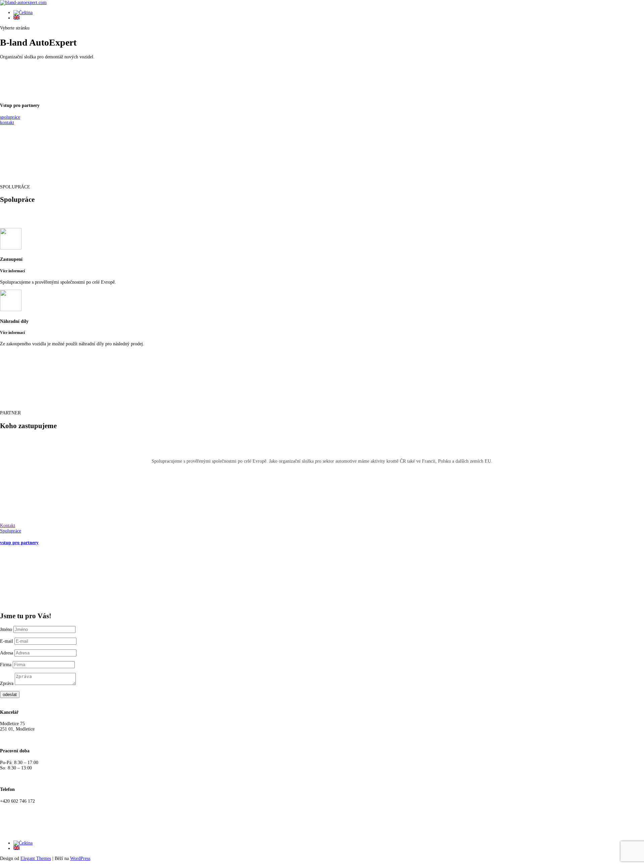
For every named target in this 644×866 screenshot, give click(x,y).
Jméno (6, 629)
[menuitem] (23, 12)
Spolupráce (10, 530)
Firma (5, 664)
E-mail (7, 641)
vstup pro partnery (19, 542)
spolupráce (10, 117)
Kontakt (7, 525)
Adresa (6, 652)
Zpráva (6, 683)
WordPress (80, 858)
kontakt (7, 122)
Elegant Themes (35, 858)
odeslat (10, 694)
